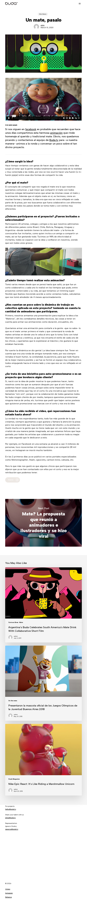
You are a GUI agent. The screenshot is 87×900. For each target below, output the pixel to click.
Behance (8, 897)
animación (56, 132)
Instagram (9, 893)
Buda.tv (53, 140)
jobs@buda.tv (10, 818)
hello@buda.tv (10, 809)
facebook (30, 129)
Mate (21, 622)
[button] (80, 4)
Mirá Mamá (42, 14)
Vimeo (7, 889)
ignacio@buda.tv (11, 829)
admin (42, 25)
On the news (12, 700)
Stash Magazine (14, 779)
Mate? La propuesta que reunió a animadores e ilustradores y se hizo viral (43, 523)
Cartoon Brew (13, 622)
